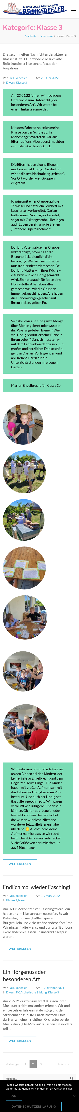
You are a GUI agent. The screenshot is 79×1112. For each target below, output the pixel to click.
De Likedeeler (18, 78)
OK (14, 1096)
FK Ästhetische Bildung (31, 992)
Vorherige (12, 1064)
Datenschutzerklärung (34, 1106)
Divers (10, 82)
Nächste (63, 1064)
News (22, 900)
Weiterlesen (20, 864)
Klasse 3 (21, 82)
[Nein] (74, 1096)
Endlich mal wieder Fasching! (37, 887)
